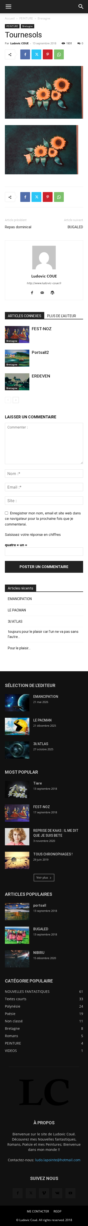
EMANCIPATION (20, 599)
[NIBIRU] (17, 958)
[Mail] (44, 293)
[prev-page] (8, 400)
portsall (39, 905)
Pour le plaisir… (19, 648)
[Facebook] (25, 54)
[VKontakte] (57, 1193)
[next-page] (16, 400)
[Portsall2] (17, 358)
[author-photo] (44, 269)
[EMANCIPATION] (17, 702)
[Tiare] (17, 789)
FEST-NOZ (42, 328)
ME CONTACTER (38, 1211)
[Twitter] (36, 54)
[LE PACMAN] (17, 726)
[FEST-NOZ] (17, 334)
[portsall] (17, 911)
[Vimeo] (44, 1193)
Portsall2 (40, 352)
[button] (8, 6)
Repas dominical (18, 227)
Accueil (10, 18)
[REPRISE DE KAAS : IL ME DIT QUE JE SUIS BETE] (17, 836)
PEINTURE (26, 18)
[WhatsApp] (59, 54)
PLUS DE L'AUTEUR (61, 316)
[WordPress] (54, 293)
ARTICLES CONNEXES (24, 316)
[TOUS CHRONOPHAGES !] (17, 860)
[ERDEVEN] (17, 381)
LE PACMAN (17, 610)
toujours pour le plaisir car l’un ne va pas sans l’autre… (43, 634)
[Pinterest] (48, 54)
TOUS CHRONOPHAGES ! (53, 854)
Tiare (37, 783)
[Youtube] (70, 1193)
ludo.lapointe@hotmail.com (57, 1160)
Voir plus (42, 877)
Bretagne (44, 18)
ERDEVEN (41, 376)
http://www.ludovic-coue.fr (44, 283)
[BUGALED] (17, 935)
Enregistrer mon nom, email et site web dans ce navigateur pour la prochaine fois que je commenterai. (43, 518)
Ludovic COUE (19, 43)
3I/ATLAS (15, 621)
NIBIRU (38, 953)
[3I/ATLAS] (17, 750)
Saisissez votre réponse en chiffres (33, 534)
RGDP (57, 1211)
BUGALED (75, 227)
